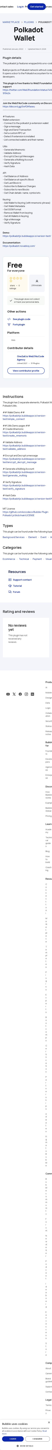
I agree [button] (13, 1439)
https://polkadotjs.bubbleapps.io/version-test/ (27, 236)
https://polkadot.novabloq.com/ (19, 245)
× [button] (49, 1423)
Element (32, 537)
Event (43, 537)
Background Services (14, 537)
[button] (26, 1445)
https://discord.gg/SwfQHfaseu (19, 106)
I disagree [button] (37, 1439)
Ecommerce (9, 559)
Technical (24, 559)
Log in (20, 6)
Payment (37, 559)
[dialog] (26, 1435)
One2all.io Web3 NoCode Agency (31, 358)
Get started (36, 6)
